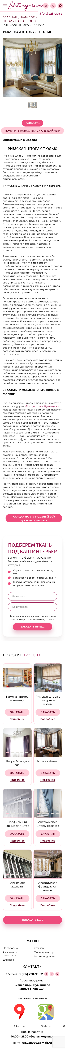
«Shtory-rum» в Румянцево (42, 406)
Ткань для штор (44, 952)
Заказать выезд (32, 626)
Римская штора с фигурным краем (48, 700)
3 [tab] (17, 752)
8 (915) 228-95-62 (50, 13)
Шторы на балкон (18, 21)
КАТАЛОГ (27, 17)
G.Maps (46, 1026)
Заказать (33, 123)
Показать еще (32, 919)
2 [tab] (12, 752)
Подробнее (17, 719)
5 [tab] (26, 752)
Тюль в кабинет (48, 761)
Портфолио (10, 948)
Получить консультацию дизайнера (32, 130)
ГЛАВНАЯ (10, 17)
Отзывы (39, 948)
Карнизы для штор (46, 956)
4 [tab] (21, 752)
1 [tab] (7, 752)
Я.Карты (19, 1026)
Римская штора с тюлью (23, 24)
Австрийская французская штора (47, 886)
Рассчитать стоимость (10, 954)
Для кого (8, 959)
